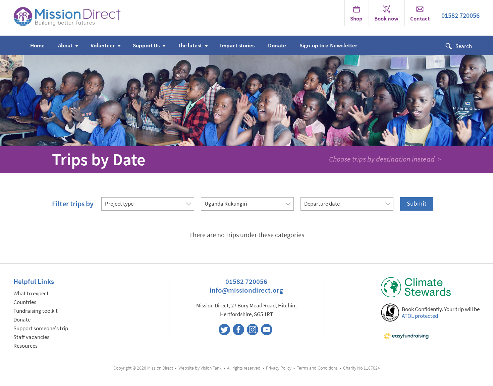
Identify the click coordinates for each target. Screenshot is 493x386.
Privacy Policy (278, 368)
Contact (420, 19)
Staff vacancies (31, 337)
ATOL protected (420, 316)
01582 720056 (460, 15)
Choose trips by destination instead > (385, 159)
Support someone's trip (40, 328)
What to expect (31, 293)
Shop (356, 19)
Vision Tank (211, 368)
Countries (24, 302)
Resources (25, 346)
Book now (386, 19)
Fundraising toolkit (35, 311)
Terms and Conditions (317, 368)
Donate (277, 45)
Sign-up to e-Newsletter (328, 45)
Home (37, 45)
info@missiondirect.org (246, 290)
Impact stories (237, 45)
